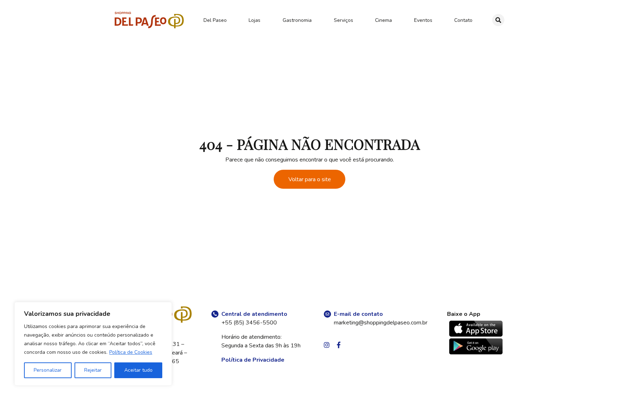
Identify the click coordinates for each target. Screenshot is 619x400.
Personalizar (48, 370)
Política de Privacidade (252, 360)
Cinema (383, 20)
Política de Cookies (130, 352)
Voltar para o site (309, 179)
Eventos (423, 20)
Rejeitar (93, 370)
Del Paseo (215, 20)
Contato (463, 20)
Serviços (343, 20)
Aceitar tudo (138, 370)
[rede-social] (327, 346)
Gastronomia (297, 20)
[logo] (149, 20)
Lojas (254, 20)
